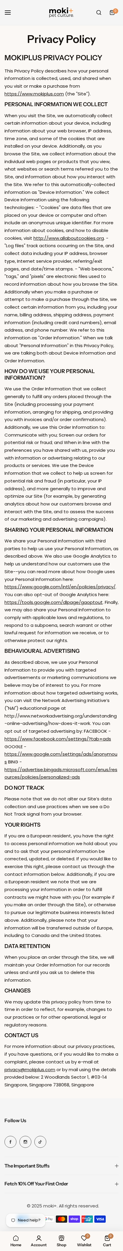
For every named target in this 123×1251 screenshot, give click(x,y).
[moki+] (61, 12)
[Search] (98, 12)
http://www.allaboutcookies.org (68, 238)
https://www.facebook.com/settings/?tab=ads (57, 739)
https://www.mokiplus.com (34, 94)
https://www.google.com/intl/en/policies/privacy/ (60, 587)
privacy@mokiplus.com (29, 1069)
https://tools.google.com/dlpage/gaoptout (53, 602)
